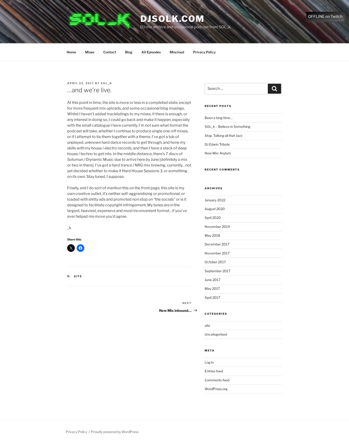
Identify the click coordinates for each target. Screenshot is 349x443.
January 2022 (215, 200)
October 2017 (215, 262)
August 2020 (215, 209)
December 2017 (217, 244)
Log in (209, 362)
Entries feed (214, 371)
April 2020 (213, 218)
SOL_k (106, 83)
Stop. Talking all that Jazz (223, 136)
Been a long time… (218, 118)
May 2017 (212, 288)
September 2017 (217, 271)
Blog (128, 52)
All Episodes (151, 52)
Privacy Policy (204, 52)
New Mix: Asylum (218, 153)
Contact (109, 52)
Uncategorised (216, 334)
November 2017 (217, 253)
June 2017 (212, 280)
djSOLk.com (172, 19)
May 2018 (212, 235)
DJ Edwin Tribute (217, 144)
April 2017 (212, 297)
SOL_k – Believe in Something (227, 127)
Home (71, 52)
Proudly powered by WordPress (115, 432)
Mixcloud (177, 52)
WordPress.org (216, 389)
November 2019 (217, 227)
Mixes (89, 52)
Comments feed (217, 380)
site (78, 276)
